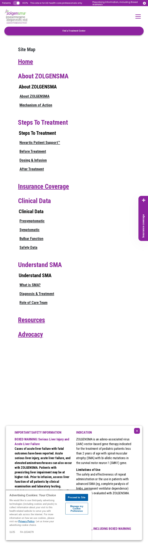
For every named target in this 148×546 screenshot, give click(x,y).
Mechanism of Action (35, 105)
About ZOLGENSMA (34, 96)
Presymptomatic (32, 221)
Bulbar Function (31, 238)
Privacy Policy (26, 521)
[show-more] (144, 3)
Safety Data (28, 247)
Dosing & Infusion (33, 160)
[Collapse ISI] (137, 431)
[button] (138, 16)
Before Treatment (32, 151)
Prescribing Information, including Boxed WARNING (115, 3)
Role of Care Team (33, 302)
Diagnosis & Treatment (36, 294)
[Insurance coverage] (144, 200)
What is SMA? (30, 285)
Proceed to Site (76, 497)
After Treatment (31, 169)
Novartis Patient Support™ (39, 142)
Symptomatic (29, 230)
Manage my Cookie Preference (76, 508)
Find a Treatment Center (74, 31)
